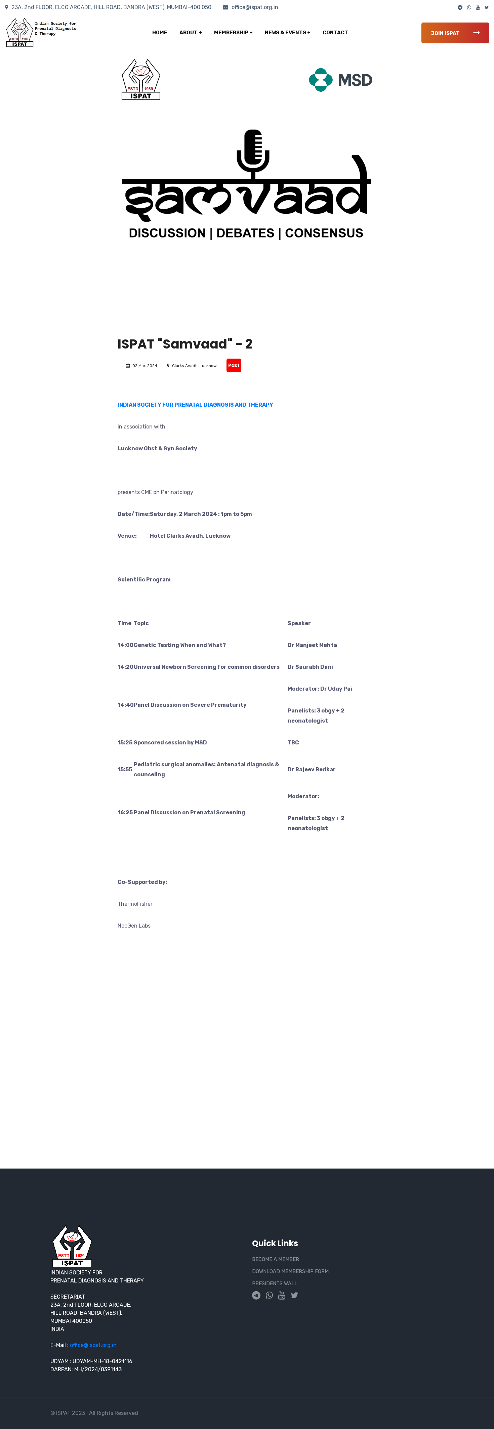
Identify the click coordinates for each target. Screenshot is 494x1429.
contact (335, 33)
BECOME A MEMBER (275, 1259)
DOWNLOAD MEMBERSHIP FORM (290, 1271)
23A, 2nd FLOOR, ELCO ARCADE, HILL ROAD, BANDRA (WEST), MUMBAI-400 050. (111, 7)
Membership (233, 33)
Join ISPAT (446, 33)
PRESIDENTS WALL (274, 1283)
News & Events (288, 33)
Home (159, 33)
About (190, 33)
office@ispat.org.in (254, 7)
